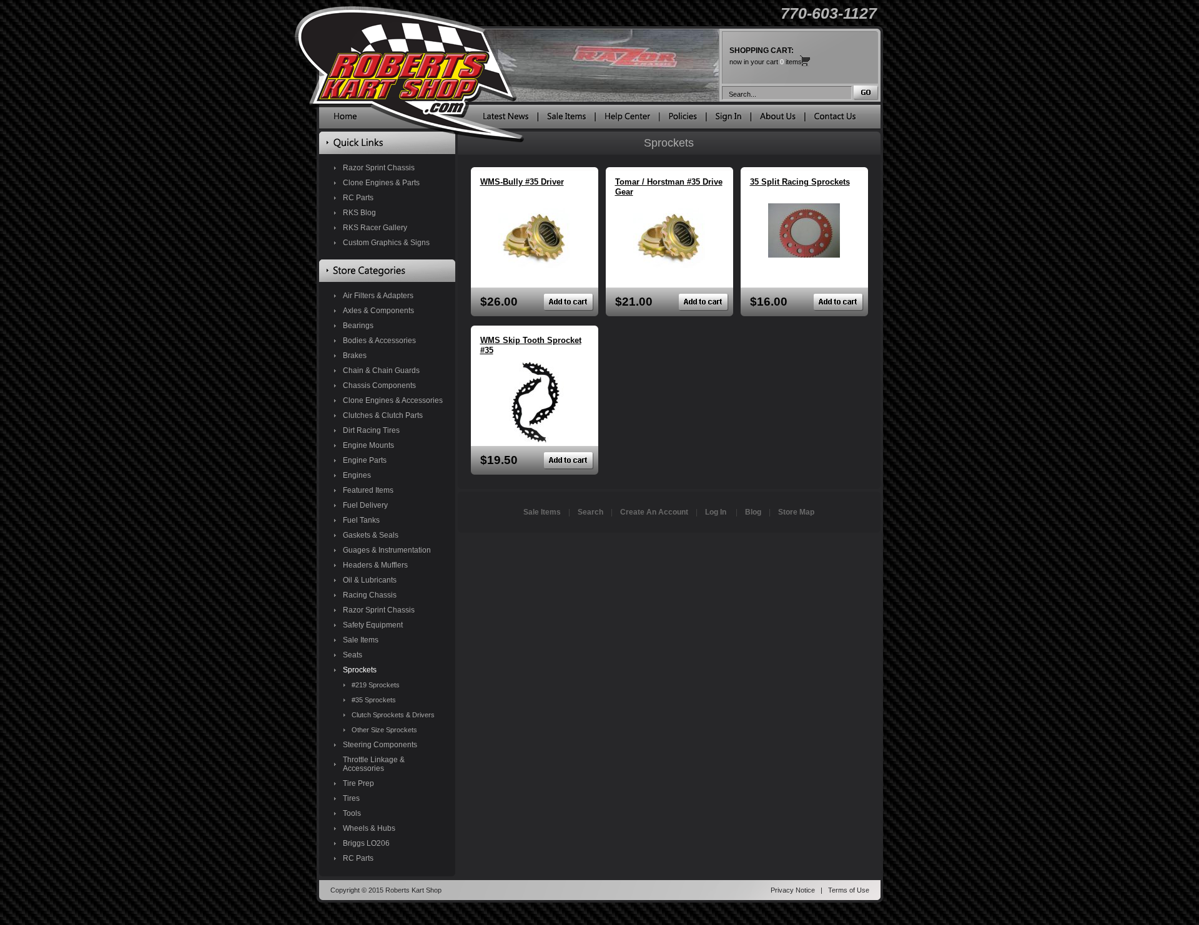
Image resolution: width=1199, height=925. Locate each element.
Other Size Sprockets (384, 730)
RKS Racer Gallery (375, 227)
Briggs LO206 (366, 843)
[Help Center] (627, 119)
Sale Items (360, 640)
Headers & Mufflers (375, 565)
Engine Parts (365, 460)
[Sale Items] (566, 119)
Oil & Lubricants (370, 580)
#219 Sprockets (376, 685)
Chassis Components (379, 385)
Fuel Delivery (365, 505)
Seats (352, 655)
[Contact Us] (835, 119)
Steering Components (380, 744)
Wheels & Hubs (369, 828)
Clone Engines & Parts (381, 182)
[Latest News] (506, 119)
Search (590, 512)
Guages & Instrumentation (387, 550)
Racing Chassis (370, 595)
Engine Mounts (368, 445)
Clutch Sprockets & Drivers (393, 715)
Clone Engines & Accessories (393, 400)
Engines (357, 475)
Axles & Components (378, 310)
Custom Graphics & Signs (386, 242)
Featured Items (368, 490)
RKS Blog (359, 212)
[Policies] (682, 119)
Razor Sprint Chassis (379, 167)
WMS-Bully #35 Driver (522, 181)
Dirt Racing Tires (371, 430)
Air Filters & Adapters (378, 295)
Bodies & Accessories (379, 340)
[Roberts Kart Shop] (345, 119)
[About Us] (778, 119)
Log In (715, 512)
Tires (351, 798)
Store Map (796, 512)
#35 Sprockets (374, 700)
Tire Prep (358, 783)
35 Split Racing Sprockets (800, 181)
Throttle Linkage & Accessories (374, 764)
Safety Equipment (373, 625)
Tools (352, 813)
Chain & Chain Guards (381, 370)
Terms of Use (848, 890)
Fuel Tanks (361, 520)
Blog (753, 512)
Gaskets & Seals (370, 535)
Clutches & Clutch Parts (383, 415)
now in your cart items (765, 55)
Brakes (355, 355)
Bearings (358, 325)
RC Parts (358, 197)
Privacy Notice (793, 890)
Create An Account (654, 512)
